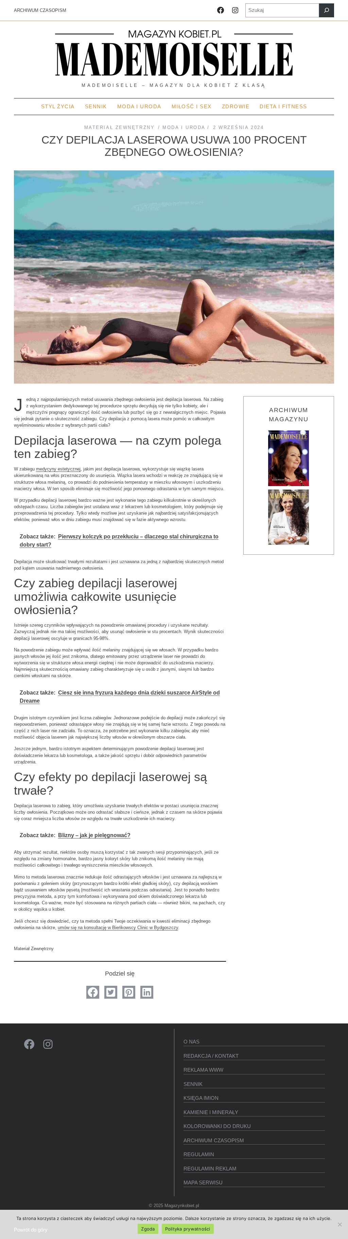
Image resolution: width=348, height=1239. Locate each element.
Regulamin (199, 1154)
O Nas (191, 1041)
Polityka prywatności (187, 1229)
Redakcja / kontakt (211, 1056)
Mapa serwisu (203, 1182)
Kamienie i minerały (211, 1112)
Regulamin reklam (210, 1168)
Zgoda (148, 1229)
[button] (92, 992)
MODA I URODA (183, 127)
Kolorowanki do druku (217, 1126)
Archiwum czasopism (214, 1140)
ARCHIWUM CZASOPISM (40, 10)
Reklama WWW (203, 1070)
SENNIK (193, 1084)
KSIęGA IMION (201, 1098)
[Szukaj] (326, 10)
